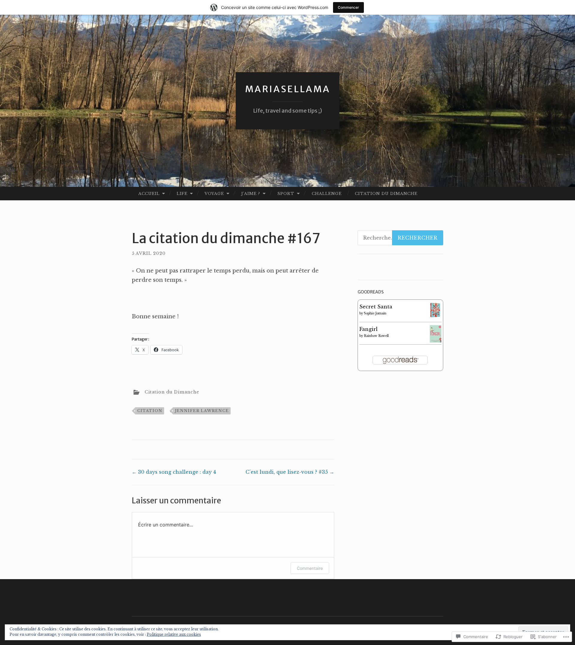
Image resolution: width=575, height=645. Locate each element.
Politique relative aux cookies (174, 634)
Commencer (348, 7)
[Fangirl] (435, 341)
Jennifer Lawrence (202, 410)
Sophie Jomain (375, 313)
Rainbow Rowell (376, 336)
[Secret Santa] (435, 316)
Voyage (214, 193)
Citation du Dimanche (386, 193)
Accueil (149, 193)
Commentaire (310, 568)
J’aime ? (250, 193)
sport (285, 193)
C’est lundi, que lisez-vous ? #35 (290, 472)
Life (182, 193)
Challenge (327, 193)
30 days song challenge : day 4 (174, 472)
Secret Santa (375, 307)
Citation (149, 410)
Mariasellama (287, 89)
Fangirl (368, 329)
